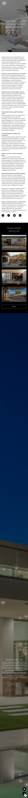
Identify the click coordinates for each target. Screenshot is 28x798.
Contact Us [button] (14, 684)
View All (14, 306)
